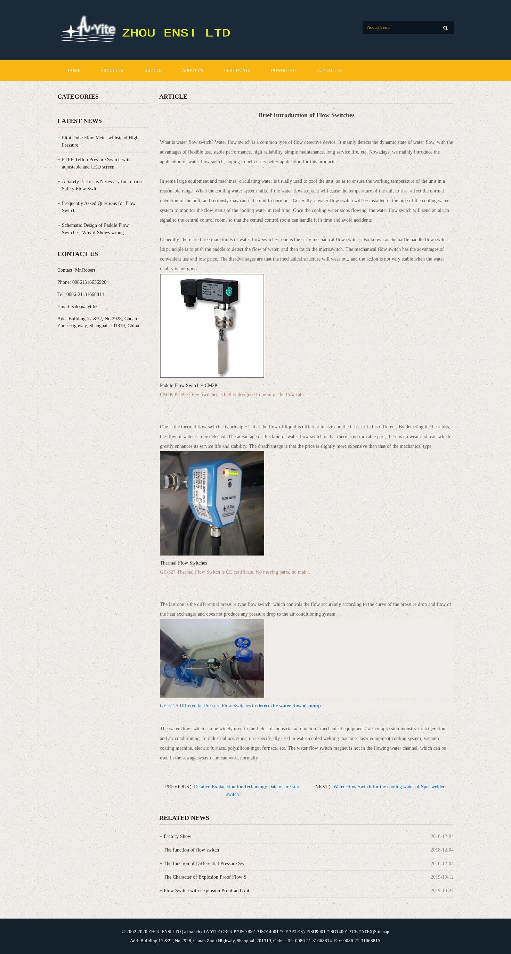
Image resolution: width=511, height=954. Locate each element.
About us (192, 70)
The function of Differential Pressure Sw (204, 863)
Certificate (237, 70)
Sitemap (381, 931)
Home (74, 70)
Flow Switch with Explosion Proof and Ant (206, 890)
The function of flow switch (191, 850)
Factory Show (177, 836)
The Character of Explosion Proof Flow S (205, 877)
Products (112, 70)
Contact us (330, 70)
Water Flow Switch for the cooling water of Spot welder (389, 786)
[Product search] (445, 28)
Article (152, 70)
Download (283, 70)
